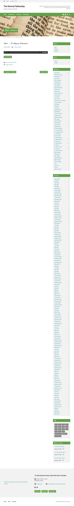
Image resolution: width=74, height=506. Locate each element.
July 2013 (56, 410)
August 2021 (57, 284)
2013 (60, 424)
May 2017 (56, 375)
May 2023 (56, 247)
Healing (56, 49)
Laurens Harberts (58, 113)
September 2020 (58, 304)
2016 (56, 426)
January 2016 (57, 402)
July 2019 (56, 327)
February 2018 (57, 358)
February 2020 (57, 314)
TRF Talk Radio (58, 436)
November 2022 (57, 258)
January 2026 (57, 192)
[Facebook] (63, 14)
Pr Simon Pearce (58, 146)
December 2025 (57, 193)
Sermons (9, 37)
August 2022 (57, 264)
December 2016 (57, 382)
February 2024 (57, 232)
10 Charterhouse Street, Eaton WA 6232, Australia (50, 475)
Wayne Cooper (57, 169)
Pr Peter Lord (57, 141)
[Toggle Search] (4, 1)
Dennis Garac (57, 89)
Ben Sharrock (57, 76)
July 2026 (56, 180)
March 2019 (56, 334)
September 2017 (58, 367)
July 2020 (56, 308)
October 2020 (57, 303)
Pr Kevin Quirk (57, 135)
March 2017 (56, 378)
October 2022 (57, 260)
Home (7, 1)
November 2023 (57, 236)
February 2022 (57, 275)
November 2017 (57, 364)
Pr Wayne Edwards (17, 47)
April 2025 (56, 208)
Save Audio (8, 56)
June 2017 (56, 373)
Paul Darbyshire (57, 121)
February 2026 (57, 190)
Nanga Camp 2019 (12, 62)
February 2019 (57, 336)
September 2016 (58, 388)
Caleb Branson (57, 82)
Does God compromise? (59, 458)
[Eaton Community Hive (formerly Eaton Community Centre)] (17, 483)
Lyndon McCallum (58, 117)
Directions (44, 491)
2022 (63, 429)
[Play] (5, 52)
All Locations (52, 491)
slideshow (65, 433)
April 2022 (56, 271)
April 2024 (56, 230)
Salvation (56, 51)
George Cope (57, 95)
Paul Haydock (57, 122)
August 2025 (57, 201)
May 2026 (56, 184)
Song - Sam (43, 72)
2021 (60, 429)
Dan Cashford (57, 85)
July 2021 (56, 286)
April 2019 (56, 332)
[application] (26, 52)
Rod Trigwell (57, 156)
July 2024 (56, 225)
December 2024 (57, 216)
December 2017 (57, 362)
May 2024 (56, 229)
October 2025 (57, 197)
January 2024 (57, 234)
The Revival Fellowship (14, 6)
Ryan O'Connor (57, 159)
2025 (60, 431)
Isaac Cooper (57, 98)
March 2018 (56, 356)
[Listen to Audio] (63, 448)
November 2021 (57, 279)
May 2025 (56, 206)
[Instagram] (65, 14)
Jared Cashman (57, 102)
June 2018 (56, 351)
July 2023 (56, 243)
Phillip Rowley (57, 126)
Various (56, 167)
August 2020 (57, 306)
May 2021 (56, 290)
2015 (67, 424)
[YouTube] (37, 487)
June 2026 (56, 182)
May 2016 (56, 395)
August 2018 (57, 347)
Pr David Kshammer (58, 132)
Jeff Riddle (56, 104)
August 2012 (57, 412)
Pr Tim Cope (57, 148)
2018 (63, 426)
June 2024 (56, 227)
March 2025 (56, 210)
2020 (56, 429)
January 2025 (57, 214)
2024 (56, 431)
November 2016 (57, 384)
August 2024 (57, 223)
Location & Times (13, 1)
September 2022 (58, 262)
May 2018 (56, 353)
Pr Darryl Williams (58, 128)
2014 (63, 424)
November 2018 (57, 341)
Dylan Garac (57, 91)
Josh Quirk (56, 108)
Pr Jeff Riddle (57, 133)
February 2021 (57, 295)
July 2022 (56, 266)
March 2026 (56, 188)
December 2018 (57, 340)
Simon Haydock (57, 161)
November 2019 (57, 319)
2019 (12, 64)
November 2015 (57, 406)
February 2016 (57, 401)
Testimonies (11, 14)
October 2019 (57, 321)
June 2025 (56, 205)
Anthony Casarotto (58, 74)
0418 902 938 (39, 484)
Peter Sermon (57, 124)
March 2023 (56, 251)
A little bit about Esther (59, 446)
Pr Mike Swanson (58, 139)
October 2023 (57, 238)
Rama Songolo (57, 152)
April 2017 (56, 377)
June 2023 (56, 245)
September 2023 (58, 240)
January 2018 (57, 360)
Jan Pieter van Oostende (59, 100)
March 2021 (56, 293)
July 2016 (56, 391)
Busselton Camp (58, 433)
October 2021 (57, 280)
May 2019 (56, 330)
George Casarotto (58, 93)
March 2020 (56, 312)
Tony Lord (56, 165)
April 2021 (56, 291)
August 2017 (57, 369)
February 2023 (57, 253)
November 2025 (57, 195)
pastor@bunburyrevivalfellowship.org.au (57, 484)
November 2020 (57, 301)
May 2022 (56, 269)
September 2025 (58, 199)
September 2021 (58, 282)
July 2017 (56, 371)
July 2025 (56, 203)
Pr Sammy (56, 145)
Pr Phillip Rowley (58, 143)
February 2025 (57, 212)
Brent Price (56, 78)
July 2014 (56, 408)
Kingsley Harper (57, 109)
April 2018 (56, 354)
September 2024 (58, 221)
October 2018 (57, 343)
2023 (67, 429)
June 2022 (56, 267)
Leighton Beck (57, 115)
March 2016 (56, 399)
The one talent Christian (59, 452)
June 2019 (56, 328)
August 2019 (57, 325)
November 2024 (57, 217)
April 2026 (56, 186)
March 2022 (56, 273)
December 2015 (57, 404)
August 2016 (57, 389)
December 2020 (57, 299)
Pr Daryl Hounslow (58, 130)
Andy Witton (57, 72)
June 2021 (56, 288)
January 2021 (57, 297)
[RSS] (67, 14)
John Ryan (56, 106)
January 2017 (57, 380)
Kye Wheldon (57, 111)
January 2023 (57, 254)
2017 (60, 426)
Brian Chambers (57, 80)
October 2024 (57, 219)
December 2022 (57, 256)
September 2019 (58, 323)
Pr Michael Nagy (58, 137)
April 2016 (56, 397)
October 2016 (57, 386)
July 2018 (56, 349)
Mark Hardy (56, 119)
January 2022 (57, 277)
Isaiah (55, 61)
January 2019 (57, 338)
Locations (18, 14)
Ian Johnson (57, 96)
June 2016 (56, 393)
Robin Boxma (57, 154)
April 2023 (56, 249)
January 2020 (57, 316)
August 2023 (57, 242)
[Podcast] (69, 14)
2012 (56, 424)
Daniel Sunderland (58, 87)
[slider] (45, 52)
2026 (63, 431)
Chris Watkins (57, 84)
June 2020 (56, 310)
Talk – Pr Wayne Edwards (17, 37)
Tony (55, 163)
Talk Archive (11, 30)
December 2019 (57, 317)
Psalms (56, 62)
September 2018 (58, 345)
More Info (37, 491)
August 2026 (57, 179)
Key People (26, 14)
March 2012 (56, 414)
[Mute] (43, 52)
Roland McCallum (58, 158)
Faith (55, 47)
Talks (5, 14)
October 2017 (57, 365)
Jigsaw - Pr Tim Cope (10, 72)
